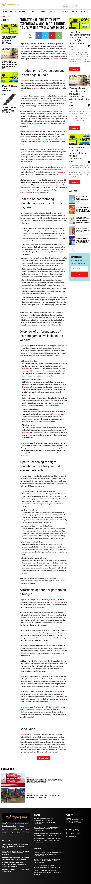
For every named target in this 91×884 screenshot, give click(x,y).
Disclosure (73, 837)
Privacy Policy (74, 829)
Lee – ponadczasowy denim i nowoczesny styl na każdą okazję (47, 866)
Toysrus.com (29, 46)
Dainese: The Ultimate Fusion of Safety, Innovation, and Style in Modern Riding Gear (14, 864)
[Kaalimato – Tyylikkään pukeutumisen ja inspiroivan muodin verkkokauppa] (9, 99)
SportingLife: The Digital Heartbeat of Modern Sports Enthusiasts (15, 858)
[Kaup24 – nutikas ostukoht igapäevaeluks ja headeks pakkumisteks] (9, 77)
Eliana (71, 46)
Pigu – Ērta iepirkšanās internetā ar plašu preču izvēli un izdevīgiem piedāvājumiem (9, 40)
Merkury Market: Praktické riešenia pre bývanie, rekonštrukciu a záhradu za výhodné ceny (9, 64)
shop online (43, 758)
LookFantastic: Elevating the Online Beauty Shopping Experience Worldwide (15, 852)
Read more (74, 69)
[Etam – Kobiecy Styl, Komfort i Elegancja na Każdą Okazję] (72, 230)
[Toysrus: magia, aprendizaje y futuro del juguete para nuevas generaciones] (13, 795)
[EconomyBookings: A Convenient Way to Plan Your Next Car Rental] (72, 240)
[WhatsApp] (58, 35)
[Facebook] (39, 35)
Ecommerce (73, 28)
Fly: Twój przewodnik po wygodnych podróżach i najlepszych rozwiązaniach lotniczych (44, 821)
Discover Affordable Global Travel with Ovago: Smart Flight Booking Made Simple (47, 840)
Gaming (10, 16)
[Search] (76, 6)
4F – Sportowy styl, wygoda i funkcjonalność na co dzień (82, 199)
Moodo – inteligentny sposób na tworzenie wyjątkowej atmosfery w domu (47, 872)
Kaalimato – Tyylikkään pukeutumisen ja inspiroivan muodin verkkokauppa (9, 110)
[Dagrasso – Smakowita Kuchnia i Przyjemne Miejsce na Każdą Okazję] (72, 209)
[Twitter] (45, 35)
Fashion (29, 777)
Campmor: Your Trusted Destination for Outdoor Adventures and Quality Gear (47, 828)
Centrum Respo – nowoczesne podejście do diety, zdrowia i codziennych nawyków (82, 219)
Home (3, 16)
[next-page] (73, 249)
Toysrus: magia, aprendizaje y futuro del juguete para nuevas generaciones (44, 796)
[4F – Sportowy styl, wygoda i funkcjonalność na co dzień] (72, 199)
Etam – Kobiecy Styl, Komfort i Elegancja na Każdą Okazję (82, 230)
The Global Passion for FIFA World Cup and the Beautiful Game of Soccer (44, 781)
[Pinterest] (52, 35)
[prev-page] (70, 249)
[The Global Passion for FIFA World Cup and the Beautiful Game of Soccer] (13, 780)
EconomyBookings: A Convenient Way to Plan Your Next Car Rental (82, 240)
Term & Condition (75, 833)
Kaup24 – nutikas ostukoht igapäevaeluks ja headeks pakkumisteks (9, 87)
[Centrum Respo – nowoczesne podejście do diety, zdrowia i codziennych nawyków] (72, 219)
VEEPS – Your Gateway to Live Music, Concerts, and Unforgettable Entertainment (47, 860)
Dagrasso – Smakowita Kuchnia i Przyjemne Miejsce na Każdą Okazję (83, 209)
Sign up (79, 274)
